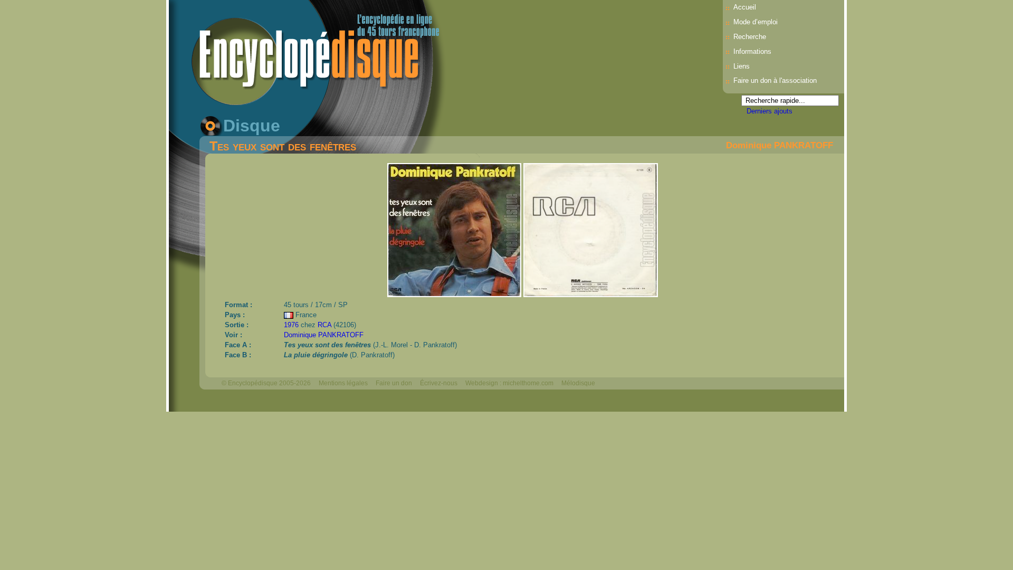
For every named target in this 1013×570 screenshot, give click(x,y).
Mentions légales (343, 383)
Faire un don (394, 383)
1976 (291, 325)
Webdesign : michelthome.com (509, 383)
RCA (324, 325)
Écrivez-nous (438, 383)
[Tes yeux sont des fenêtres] (455, 294)
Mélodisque (578, 383)
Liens (741, 66)
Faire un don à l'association (775, 80)
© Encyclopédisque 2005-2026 (266, 383)
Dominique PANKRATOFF (779, 145)
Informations (752, 51)
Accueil (744, 7)
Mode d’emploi (755, 22)
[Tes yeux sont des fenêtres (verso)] (590, 294)
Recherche (749, 37)
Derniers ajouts (769, 111)
